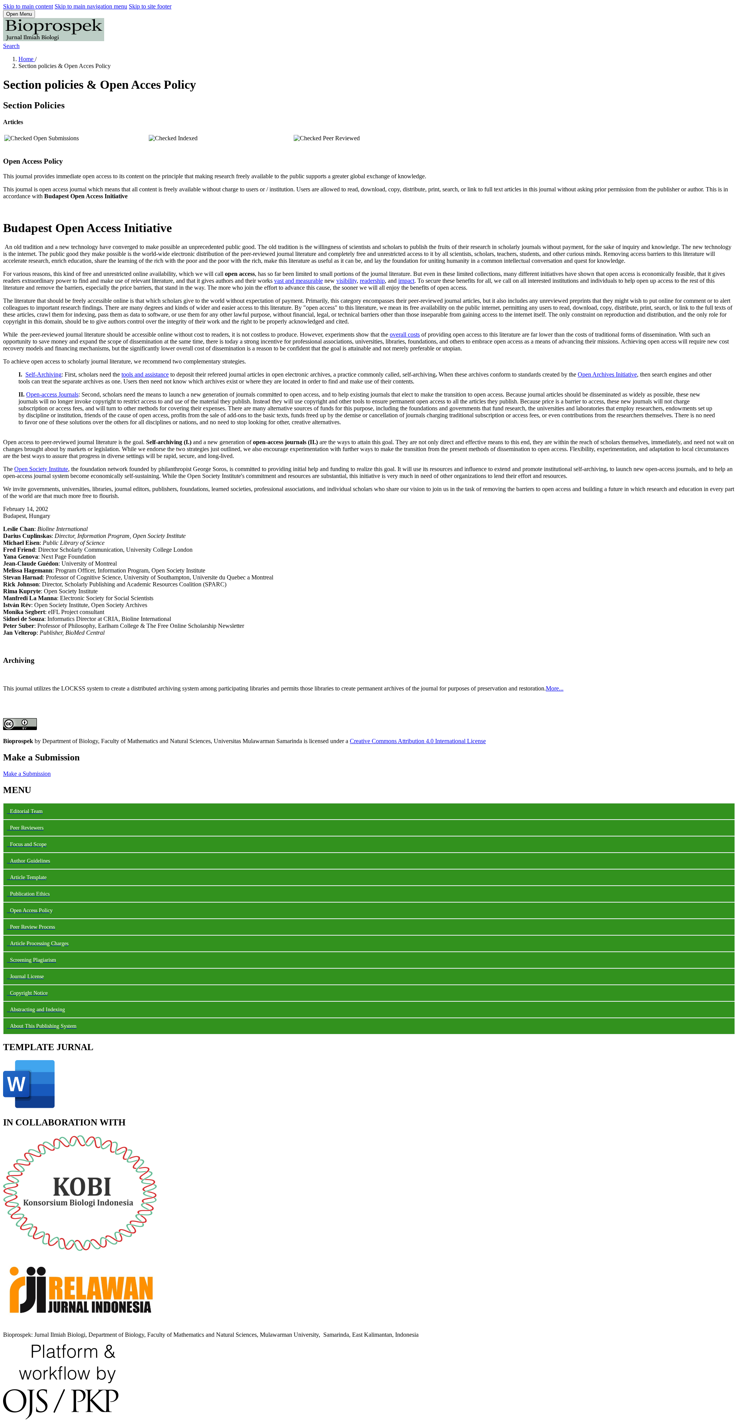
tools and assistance (145, 374)
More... (554, 688)
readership (372, 280)
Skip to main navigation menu (91, 6)
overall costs (405, 334)
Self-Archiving (43, 374)
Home (26, 59)
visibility (346, 280)
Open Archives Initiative (607, 374)
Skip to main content (28, 6)
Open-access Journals (52, 394)
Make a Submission (27, 773)
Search (11, 46)
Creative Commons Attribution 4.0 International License (418, 741)
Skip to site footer (150, 6)
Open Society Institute (41, 469)
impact (406, 280)
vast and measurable (298, 280)
